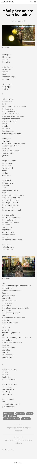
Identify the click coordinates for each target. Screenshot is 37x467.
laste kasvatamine (11, 419)
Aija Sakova (8, 413)
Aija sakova (7, 2)
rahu (5, 416)
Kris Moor (20, 413)
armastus (26, 419)
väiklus (13, 416)
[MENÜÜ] (35, 2)
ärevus (30, 413)
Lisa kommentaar (8, 450)
